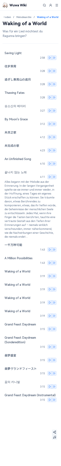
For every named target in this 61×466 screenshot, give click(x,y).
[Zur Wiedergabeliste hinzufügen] (54, 57)
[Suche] (44, 5)
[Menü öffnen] (56, 5)
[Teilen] (54, 432)
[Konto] (50, 5)
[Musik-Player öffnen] (54, 437)
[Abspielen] (49, 57)
